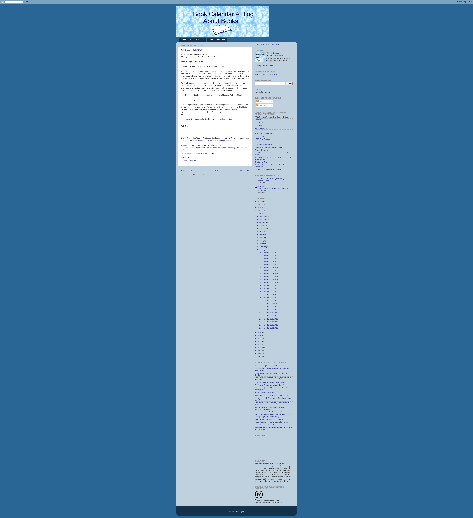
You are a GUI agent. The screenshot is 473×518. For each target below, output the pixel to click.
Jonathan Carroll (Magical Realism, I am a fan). (272, 395)
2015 (260, 333)
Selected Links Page (216, 40)
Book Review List (197, 40)
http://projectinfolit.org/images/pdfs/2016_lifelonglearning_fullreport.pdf (208, 140)
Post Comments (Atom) (198, 175)
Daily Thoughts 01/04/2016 (268, 322)
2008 (260, 354)
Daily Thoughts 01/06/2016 (268, 316)
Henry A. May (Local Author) (265, 392)
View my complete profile (264, 66)
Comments (262, 105)
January (262, 250)
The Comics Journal (262, 162)
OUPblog (261, 186)
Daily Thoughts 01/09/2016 (268, 307)
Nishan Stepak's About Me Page (266, 74)
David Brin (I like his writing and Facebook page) (272, 382)
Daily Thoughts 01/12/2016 (268, 301)
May (261, 238)
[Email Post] (212, 153)
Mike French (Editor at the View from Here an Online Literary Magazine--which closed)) (273, 415)
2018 (260, 208)
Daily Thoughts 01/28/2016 (268, 258)
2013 (260, 339)
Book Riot (258, 120)
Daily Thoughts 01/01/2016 (268, 328)
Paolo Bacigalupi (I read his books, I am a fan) (271, 422)
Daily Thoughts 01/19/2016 (268, 286)
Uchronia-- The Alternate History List (268, 169)
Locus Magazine (261, 128)
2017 (260, 211)
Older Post (244, 170)
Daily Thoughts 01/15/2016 (268, 292)
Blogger (240, 512)
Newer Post (186, 170)
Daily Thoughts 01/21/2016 (268, 280)
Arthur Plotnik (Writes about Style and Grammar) (272, 366)
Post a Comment (190, 161)
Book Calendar (274, 53)
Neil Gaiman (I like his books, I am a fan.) (270, 419)
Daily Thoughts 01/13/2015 (268, 298)
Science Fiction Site (262, 150)
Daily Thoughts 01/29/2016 (268, 255)
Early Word (259, 125)
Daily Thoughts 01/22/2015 (268, 276)
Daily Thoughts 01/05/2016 (268, 319)
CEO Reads (259, 122)
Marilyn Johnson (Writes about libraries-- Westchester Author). (269, 408)
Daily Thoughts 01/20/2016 (268, 283)
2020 (260, 202)
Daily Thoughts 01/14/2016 (268, 295)
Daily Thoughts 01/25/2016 (268, 267)
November (263, 219)
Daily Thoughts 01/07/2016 (191, 50)
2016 (260, 214)
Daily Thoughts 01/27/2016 (268, 261)
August (262, 229)
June (261, 235)
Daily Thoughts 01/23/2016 (268, 274)
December (263, 216)
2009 (260, 351)
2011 (260, 345)
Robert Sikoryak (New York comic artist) (269, 425)
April (261, 241)
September (263, 225)
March (261, 244)
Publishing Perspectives (263, 145)
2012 (260, 342)
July (261, 232)
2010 (260, 348)
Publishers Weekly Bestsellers (266, 142)
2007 (260, 357)
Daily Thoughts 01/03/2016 (268, 325)
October (262, 222)
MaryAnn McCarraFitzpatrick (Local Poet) (270, 412)
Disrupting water (263, 181)
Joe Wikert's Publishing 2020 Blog (271, 179)
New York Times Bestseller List (266, 133)
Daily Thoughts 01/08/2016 (268, 310)
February (262, 247)
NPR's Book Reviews (262, 139)
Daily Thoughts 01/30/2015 (268, 252)
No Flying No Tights (262, 136)
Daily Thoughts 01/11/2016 (268, 304)
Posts (260, 101)
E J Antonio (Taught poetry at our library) (269, 385)
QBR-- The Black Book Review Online (268, 147)
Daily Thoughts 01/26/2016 (268, 264)
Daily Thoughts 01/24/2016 (268, 270)
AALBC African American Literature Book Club (271, 117)
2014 (260, 336)
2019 (260, 205)
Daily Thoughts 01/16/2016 (268, 289)
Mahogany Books (261, 131)
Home (183, 40)
